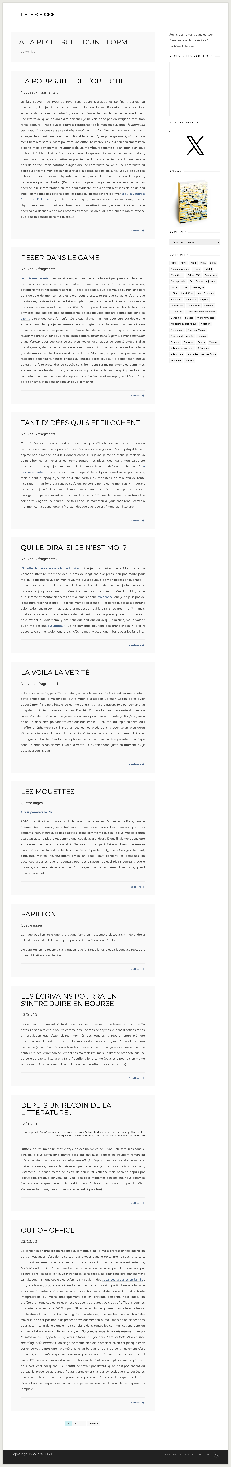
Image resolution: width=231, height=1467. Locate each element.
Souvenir (188, 342)
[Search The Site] (216, 1455)
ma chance (105, 597)
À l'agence (203, 348)
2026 (213, 263)
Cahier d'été (193, 275)
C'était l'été (177, 275)
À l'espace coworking (182, 348)
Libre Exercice (38, 14)
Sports (201, 342)
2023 (183, 263)
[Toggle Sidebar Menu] (208, 14)
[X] (194, 158)
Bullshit (208, 269)
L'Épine (204, 299)
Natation (205, 324)
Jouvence (191, 299)
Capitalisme (211, 275)
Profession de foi (175, 1454)
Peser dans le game (60, 257)
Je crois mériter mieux (36, 278)
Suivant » (93, 1423)
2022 (173, 263)
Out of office (48, 1230)
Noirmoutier (177, 330)
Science (175, 342)
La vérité (209, 305)
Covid (185, 287)
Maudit (189, 318)
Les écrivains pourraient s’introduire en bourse (71, 1000)
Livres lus (176, 318)
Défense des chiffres (182, 293)
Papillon (38, 914)
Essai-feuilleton (206, 293)
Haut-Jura (176, 299)
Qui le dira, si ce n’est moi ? (74, 547)
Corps (174, 287)
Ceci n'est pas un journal (202, 281)
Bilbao (196, 269)
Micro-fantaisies (205, 318)
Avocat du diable (180, 269)
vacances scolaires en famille (122, 1279)
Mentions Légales (201, 1454)
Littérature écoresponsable (201, 311)
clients (25, 318)
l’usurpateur (56, 626)
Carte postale (178, 281)
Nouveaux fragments (182, 336)
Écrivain (190, 360)
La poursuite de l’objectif (73, 81)
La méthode (194, 305)
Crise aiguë (198, 287)
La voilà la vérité (55, 672)
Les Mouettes (48, 791)
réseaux (202, 336)
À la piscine (177, 354)
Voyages (213, 342)
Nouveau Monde (196, 330)
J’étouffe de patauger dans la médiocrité (50, 568)
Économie (176, 360)
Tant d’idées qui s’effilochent (80, 423)
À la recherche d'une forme (201, 354)
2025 (203, 263)
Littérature (176, 311)
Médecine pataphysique (184, 324)
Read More (135, 230)
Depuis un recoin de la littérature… (66, 1109)
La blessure (177, 305)
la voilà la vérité (41, 199)
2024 (193, 263)
